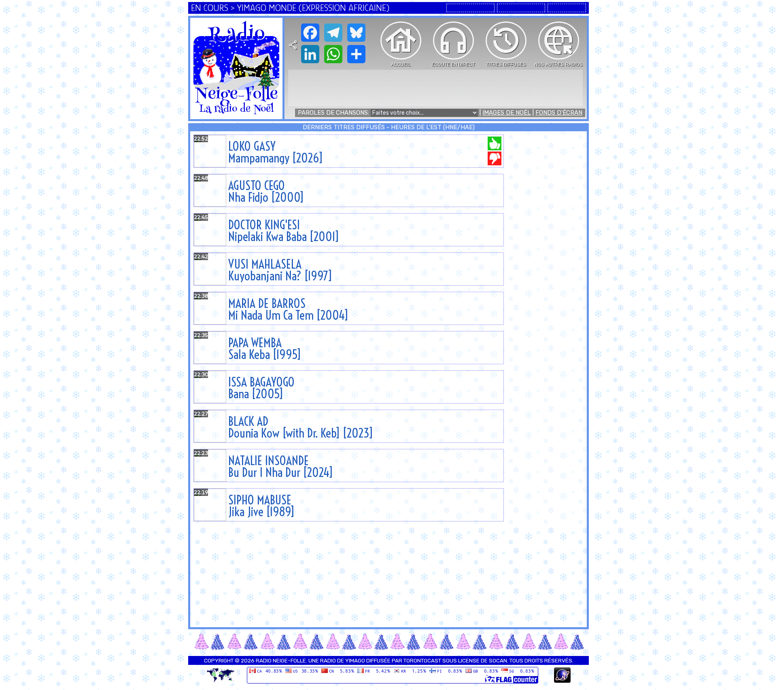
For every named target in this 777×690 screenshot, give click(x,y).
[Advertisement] (435, 88)
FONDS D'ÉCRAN (558, 112)
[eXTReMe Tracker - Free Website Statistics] (562, 680)
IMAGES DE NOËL (506, 112)
